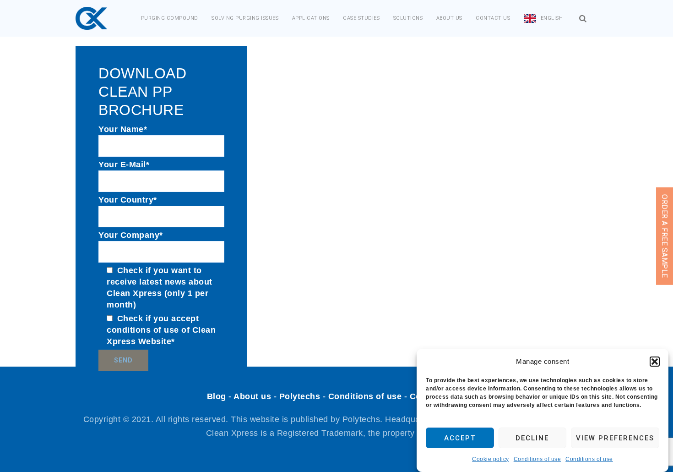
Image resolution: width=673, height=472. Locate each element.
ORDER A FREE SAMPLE (664, 236)
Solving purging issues (245, 18)
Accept (460, 438)
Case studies (361, 18)
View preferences (615, 438)
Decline (532, 438)
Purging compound (169, 18)
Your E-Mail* (123, 164)
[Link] (582, 18)
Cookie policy (490, 459)
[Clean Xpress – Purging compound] (91, 18)
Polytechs (299, 396)
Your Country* (127, 199)
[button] (654, 361)
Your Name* (122, 129)
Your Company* (130, 235)
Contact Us (493, 18)
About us (449, 18)
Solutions (408, 18)
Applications (311, 18)
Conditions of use (537, 459)
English (552, 18)
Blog (216, 396)
